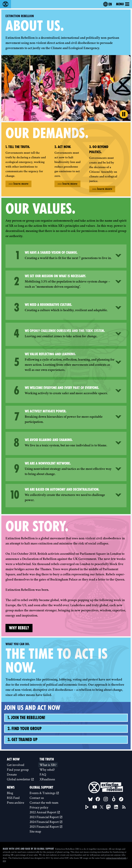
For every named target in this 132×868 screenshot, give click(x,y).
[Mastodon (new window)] (108, 807)
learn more (18, 183)
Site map (35, 831)
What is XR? (48, 765)
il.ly (4, 860)
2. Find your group (25, 728)
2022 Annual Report (43, 812)
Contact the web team (44, 802)
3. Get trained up (22, 739)
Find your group (18, 769)
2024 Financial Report (44, 821)
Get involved (15, 765)
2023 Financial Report (44, 817)
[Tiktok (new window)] (121, 799)
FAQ (43, 774)
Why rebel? (19, 627)
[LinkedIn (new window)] (116, 807)
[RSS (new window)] (124, 807)
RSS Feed (13, 797)
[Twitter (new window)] (102, 807)
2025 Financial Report (44, 826)
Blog (10, 793)
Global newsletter (19, 779)
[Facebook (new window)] (98, 799)
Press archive (15, 802)
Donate (12, 774)
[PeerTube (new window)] (87, 807)
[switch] (124, 114)
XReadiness (47, 779)
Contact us (37, 797)
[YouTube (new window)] (95, 807)
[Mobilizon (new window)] (114, 799)
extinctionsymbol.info (116, 857)
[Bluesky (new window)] (90, 799)
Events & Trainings (43, 793)
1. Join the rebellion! (26, 717)
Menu (120, 4)
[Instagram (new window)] (106, 799)
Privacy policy (39, 807)
